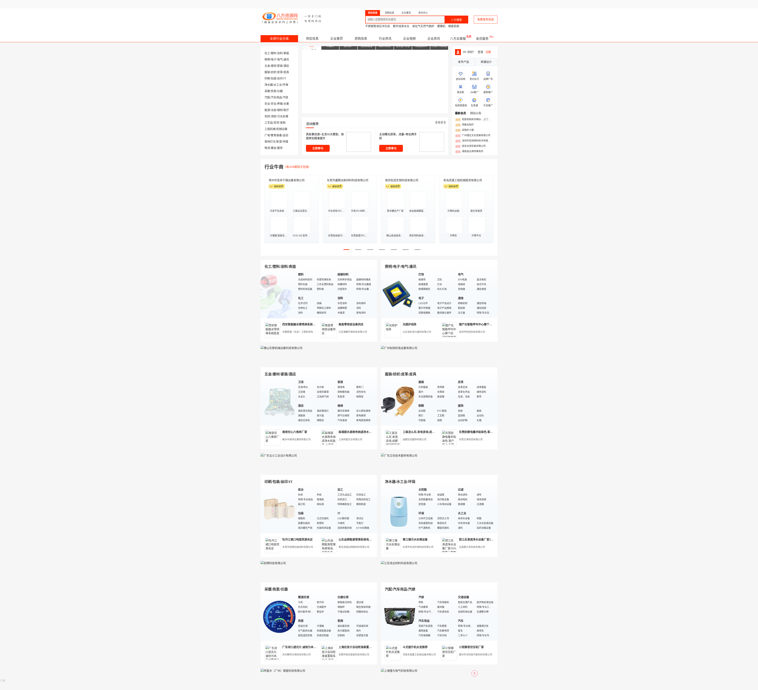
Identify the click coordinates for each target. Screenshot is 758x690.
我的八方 (412, 4)
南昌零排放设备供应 (351, 324)
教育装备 (276, 135)
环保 (285, 84)
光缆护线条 (410, 324)
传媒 (285, 141)
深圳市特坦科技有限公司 (472, 332)
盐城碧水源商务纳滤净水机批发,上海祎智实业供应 (369, 431)
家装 (280, 65)
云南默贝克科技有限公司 (472, 547)
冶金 (273, 110)
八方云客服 (458, 38)
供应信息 (312, 38)
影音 (279, 141)
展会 (273, 147)
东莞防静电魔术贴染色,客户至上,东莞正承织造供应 (490, 431)
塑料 (273, 53)
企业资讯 (433, 38)
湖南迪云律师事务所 (469, 151)
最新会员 (460, 113)
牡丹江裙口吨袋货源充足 (297, 539)
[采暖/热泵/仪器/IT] (278, 616)
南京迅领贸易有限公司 (471, 146)
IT (284, 78)
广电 (267, 135)
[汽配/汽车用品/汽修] (399, 616)
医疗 (286, 110)
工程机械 (270, 129)
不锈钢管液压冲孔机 (377, 26)
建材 (273, 65)
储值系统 (453, 26)
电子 (273, 59)
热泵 (273, 91)
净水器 (269, 84)
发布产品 (463, 61)
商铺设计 (486, 61)
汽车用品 (276, 97)
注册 (488, 52)
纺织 (273, 72)
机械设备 (281, 129)
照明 (267, 59)
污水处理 (282, 116)
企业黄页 (336, 38)
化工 (267, 53)
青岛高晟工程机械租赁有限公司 (462, 180)
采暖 (267, 91)
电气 (280, 59)
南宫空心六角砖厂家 (294, 431)
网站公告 (475, 113)
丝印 (280, 78)
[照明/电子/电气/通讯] (399, 294)
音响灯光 (270, 141)
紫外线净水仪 (401, 26)
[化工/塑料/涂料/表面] (278, 294)
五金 (267, 65)
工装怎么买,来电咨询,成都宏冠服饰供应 (427, 431)
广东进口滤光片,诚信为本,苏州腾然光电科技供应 (312, 647)
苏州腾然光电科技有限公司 (296, 654)
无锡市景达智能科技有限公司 (354, 654)
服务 (280, 147)
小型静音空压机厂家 (471, 647)
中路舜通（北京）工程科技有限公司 (301, 332)
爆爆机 (441, 26)
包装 (273, 78)
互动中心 (433, 4)
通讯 (286, 59)
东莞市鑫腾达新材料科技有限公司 (347, 180)
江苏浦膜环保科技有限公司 (353, 332)
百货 (276, 122)
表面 (286, 53)
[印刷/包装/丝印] (278, 509)
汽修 (285, 97)
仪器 (280, 91)
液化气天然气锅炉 (423, 26)
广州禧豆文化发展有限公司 (473, 135)
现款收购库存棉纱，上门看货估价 (474, 119)
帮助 (466, 4)
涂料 (280, 53)
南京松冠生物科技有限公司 (401, 180)
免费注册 (395, 4)
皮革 (280, 72)
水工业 (278, 84)
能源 (267, 110)
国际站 (493, 4)
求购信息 (361, 38)
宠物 (282, 122)
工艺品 (269, 122)
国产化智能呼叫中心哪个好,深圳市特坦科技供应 (488, 324)
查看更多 (440, 122)
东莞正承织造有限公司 (471, 439)
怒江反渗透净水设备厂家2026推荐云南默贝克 (486, 539)
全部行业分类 (279, 38)
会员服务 (482, 38)
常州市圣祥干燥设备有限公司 (287, 180)
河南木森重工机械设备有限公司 (419, 654)
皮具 (286, 72)
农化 (273, 103)
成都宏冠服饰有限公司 (414, 439)
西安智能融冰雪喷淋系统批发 (300, 324)
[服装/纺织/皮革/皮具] (399, 401)
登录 (380, 4)
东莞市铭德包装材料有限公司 (297, 547)
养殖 (280, 103)
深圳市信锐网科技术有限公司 (474, 140)
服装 (267, 72)
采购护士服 (465, 130)
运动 (285, 135)
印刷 (267, 78)
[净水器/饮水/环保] (399, 509)
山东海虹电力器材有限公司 (417, 332)
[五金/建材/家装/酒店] (278, 401)
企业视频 (409, 38)
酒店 (286, 65)
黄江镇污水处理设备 (415, 539)
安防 (267, 116)
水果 (286, 103)
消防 (273, 116)
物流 (267, 147)
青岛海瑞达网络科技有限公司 (354, 547)
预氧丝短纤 (465, 125)
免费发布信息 (485, 19)
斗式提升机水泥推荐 (415, 647)
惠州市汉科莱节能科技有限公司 (475, 654)
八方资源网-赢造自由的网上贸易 (292, 17)
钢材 (280, 110)
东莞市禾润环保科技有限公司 (418, 547)
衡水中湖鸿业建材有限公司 (296, 439)
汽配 (267, 97)
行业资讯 (385, 38)
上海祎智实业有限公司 (350, 439)
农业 (267, 103)
